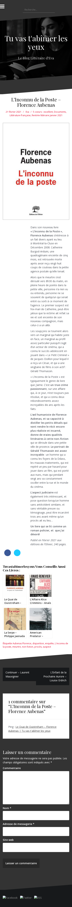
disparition (38, 643)
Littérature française (20, 115)
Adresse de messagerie (18, 824)
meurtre (16, 646)
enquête (49, 643)
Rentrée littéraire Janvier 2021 (47, 115)
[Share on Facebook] (7, 555)
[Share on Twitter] (17, 555)
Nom (7, 808)
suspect (47, 646)
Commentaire (12, 768)
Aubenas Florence (22, 643)
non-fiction (27, 646)
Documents (60, 111)
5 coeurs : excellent (43, 111)
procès (38, 646)
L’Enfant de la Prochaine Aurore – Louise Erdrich (54, 676)
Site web (8, 840)
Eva (27, 111)
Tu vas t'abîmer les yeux (36, 42)
